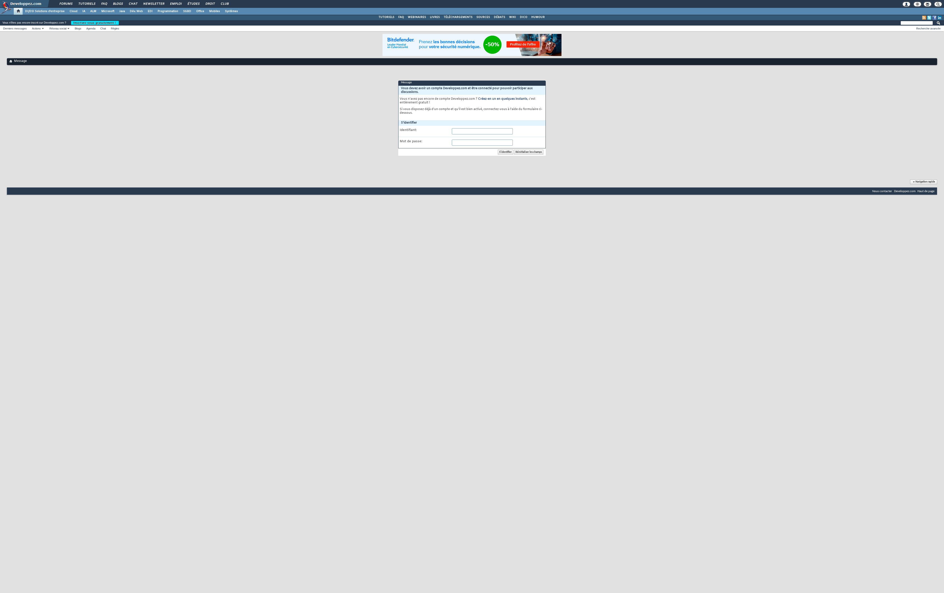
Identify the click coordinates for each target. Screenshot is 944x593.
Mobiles (214, 11)
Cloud (73, 11)
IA (83, 11)
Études (193, 4)
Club (224, 4)
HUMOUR (538, 17)
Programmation (168, 11)
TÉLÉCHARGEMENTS (458, 17)
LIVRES (435, 17)
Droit (210, 4)
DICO (523, 17)
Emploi (175, 4)
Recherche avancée (928, 28)
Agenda (90, 28)
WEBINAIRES (417, 17)
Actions (36, 28)
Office (200, 11)
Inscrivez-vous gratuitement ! (95, 22)
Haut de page (925, 191)
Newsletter (153, 4)
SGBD (187, 11)
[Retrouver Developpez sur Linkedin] (940, 18)
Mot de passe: (411, 141)
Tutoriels (87, 4)
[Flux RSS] (924, 18)
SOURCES (483, 17)
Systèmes (231, 11)
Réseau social (57, 28)
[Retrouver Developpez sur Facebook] (934, 18)
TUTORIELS (386, 17)
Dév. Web (136, 11)
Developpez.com (904, 191)
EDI (150, 11)
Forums (66, 4)
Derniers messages (15, 28)
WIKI (512, 17)
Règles (115, 28)
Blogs (117, 4)
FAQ (104, 4)
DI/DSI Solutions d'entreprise (45, 11)
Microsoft (107, 11)
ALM (93, 11)
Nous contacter (882, 191)
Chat (133, 4)
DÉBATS (499, 17)
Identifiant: (408, 130)
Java (122, 11)
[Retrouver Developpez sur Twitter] (929, 18)
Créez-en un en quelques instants (502, 99)
